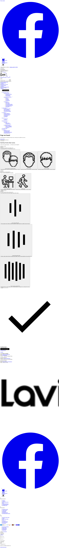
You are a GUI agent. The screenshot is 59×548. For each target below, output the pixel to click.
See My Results (6, 287)
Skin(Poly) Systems (9, 94)
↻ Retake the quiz (3, 350)
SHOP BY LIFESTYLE (7, 97)
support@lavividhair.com (6, 354)
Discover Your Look (3, 547)
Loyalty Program (4, 510)
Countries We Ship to (5, 504)
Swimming (7, 98)
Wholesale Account (7, 130)
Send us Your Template (7, 111)
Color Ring (5, 116)
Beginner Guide (8, 123)
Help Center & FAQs (5, 502)
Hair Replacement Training (8, 132)
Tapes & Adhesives (7, 113)
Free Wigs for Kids (5, 512)
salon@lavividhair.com (7, 358)
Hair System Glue (4, 522)
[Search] (10, 80)
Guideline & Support (7, 125)
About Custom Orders (7, 108)
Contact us (3, 501)
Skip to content (2, 0)
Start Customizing (6, 109)
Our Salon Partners (7, 131)
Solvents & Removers (7, 114)
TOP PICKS (6, 101)
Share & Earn (4, 511)
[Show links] (9, 92)
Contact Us (7, 127)
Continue (2, 170)
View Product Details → (4, 347)
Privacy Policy (4, 527)
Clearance (5, 119)
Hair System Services (7, 110)
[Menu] (1, 72)
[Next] (3, 68)
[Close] (1, 78)
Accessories (4, 112)
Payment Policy (4, 529)
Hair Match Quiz (4, 128)
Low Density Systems (9, 104)
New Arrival (8, 103)
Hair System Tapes (5, 521)
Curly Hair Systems (9, 105)
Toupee (3, 518)
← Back (2, 190)
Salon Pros (4, 129)
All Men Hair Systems (5, 92)
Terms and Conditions (5, 526)
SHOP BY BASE (6, 93)
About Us (3, 500)
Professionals (8, 100)
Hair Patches (8, 106)
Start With (5, 122)
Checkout (1, 534)
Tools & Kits (6, 115)
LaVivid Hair (5, 531)
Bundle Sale (6, 118)
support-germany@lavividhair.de (7, 361)
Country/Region (2, 69)
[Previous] (1, 68)
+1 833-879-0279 (4, 355)
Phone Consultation (9, 126)
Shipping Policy (4, 528)
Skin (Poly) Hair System (5, 517)
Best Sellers (7, 102)
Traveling (7, 99)
